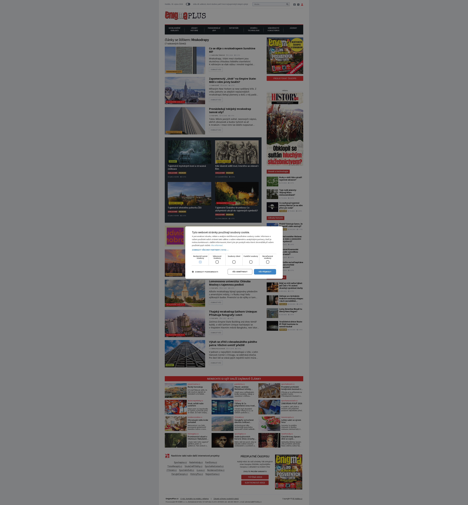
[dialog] (234, 252)
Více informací (217, 245)
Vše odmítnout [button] (240, 271)
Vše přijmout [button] (265, 271)
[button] (234, 250)
